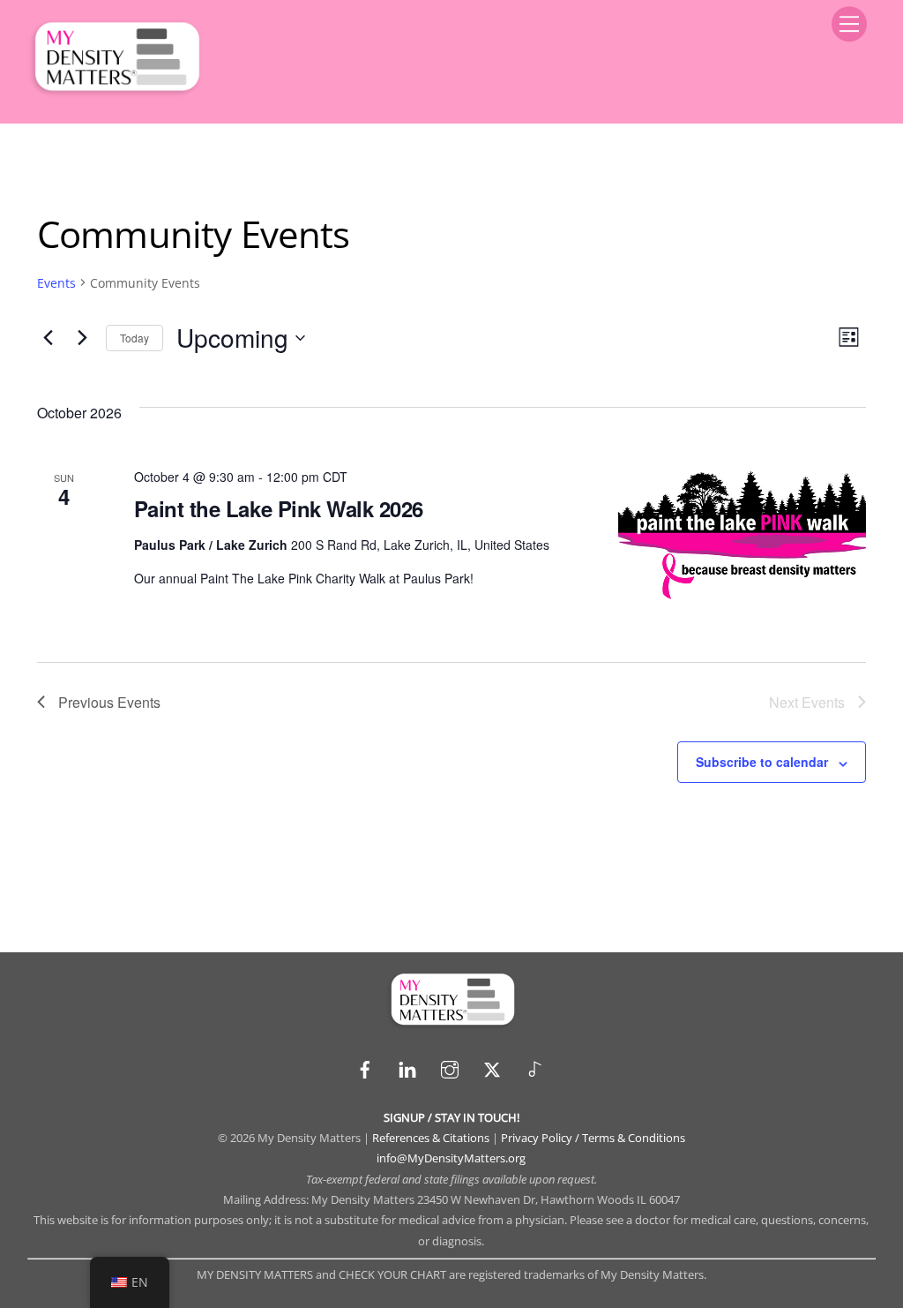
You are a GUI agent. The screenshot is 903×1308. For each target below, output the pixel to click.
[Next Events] (82, 338)
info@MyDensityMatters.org (451, 1158)
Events (56, 282)
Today (134, 337)
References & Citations (430, 1138)
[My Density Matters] (115, 91)
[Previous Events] (47, 338)
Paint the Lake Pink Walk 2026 (278, 508)
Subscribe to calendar (762, 762)
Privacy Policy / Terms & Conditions (593, 1138)
